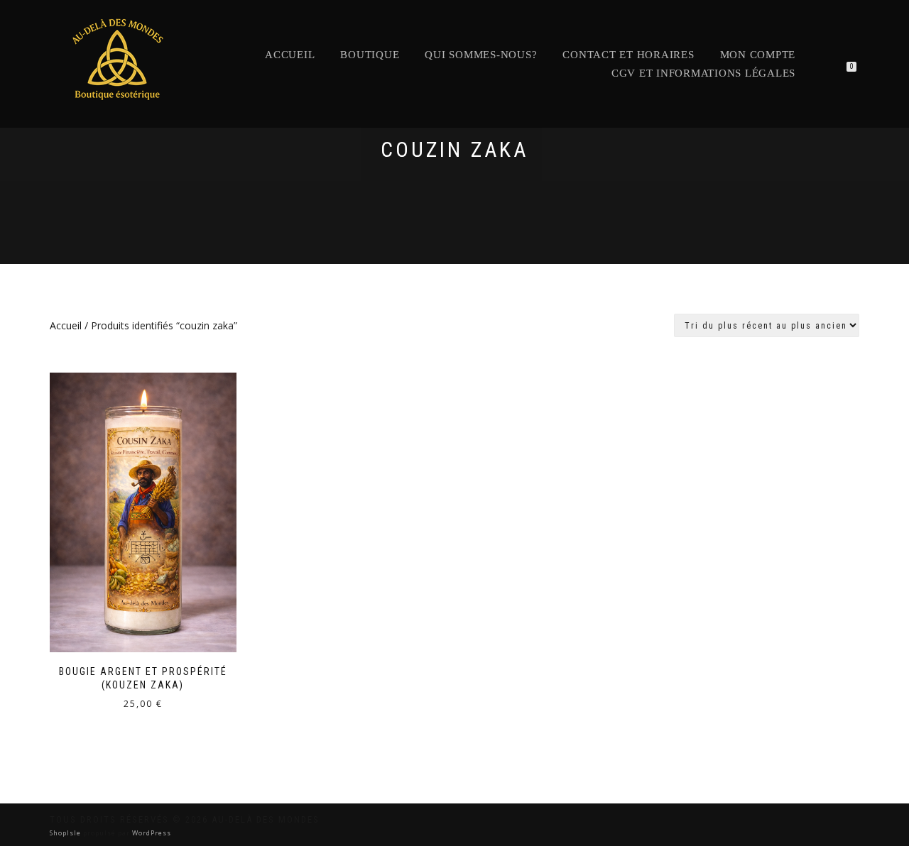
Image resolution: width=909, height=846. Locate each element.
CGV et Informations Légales (703, 73)
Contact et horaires (628, 54)
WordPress (150, 832)
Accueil (290, 54)
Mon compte (758, 54)
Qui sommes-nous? (481, 54)
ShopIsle (66, 832)
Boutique (369, 54)
